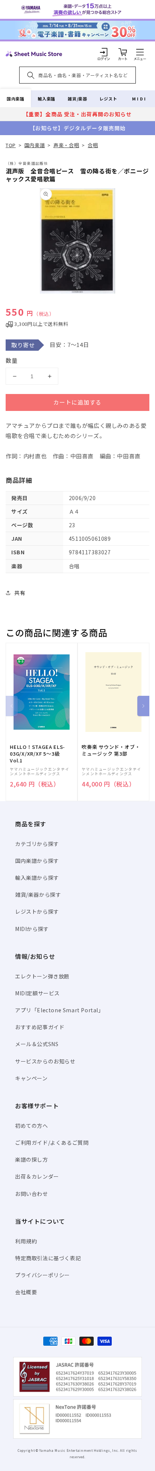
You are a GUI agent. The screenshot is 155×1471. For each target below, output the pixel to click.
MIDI (139, 99)
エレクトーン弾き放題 (42, 976)
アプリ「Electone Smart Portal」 (59, 1010)
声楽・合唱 (66, 145)
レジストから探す (37, 911)
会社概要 (26, 1292)
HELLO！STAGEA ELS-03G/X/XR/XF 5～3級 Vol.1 (37, 754)
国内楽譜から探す (37, 860)
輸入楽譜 (46, 99)
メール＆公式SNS (36, 1044)
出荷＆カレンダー (37, 1176)
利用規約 (26, 1241)
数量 (12, 360)
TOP (11, 145)
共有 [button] (19, 592)
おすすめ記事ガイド (39, 1027)
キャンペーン (31, 1078)
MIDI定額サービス (37, 993)
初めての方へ (31, 1125)
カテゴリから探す (37, 843)
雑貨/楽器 (77, 99)
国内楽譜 (15, 99)
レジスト (108, 99)
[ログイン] (103, 52)
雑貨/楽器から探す (38, 894)
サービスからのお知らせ (45, 1061)
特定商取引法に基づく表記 (48, 1258)
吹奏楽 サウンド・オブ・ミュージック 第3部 (111, 750)
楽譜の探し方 (31, 1159)
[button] (140, 52)
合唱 (93, 145)
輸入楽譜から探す (37, 877)
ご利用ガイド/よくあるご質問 (51, 1142)
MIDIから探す (32, 928)
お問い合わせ (31, 1193)
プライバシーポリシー (42, 1275)
